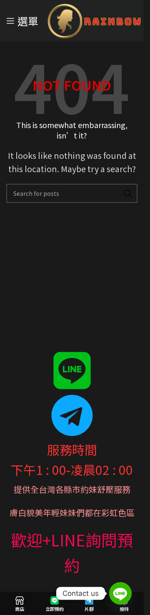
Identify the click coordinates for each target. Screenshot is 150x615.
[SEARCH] (128, 193)
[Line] (120, 593)
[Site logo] (94, 19)
